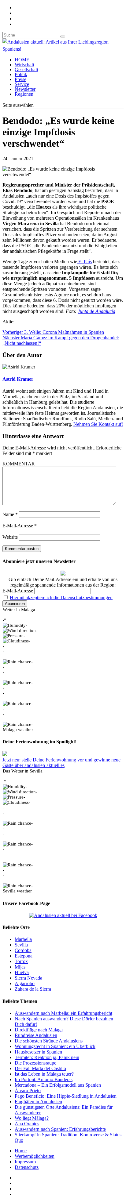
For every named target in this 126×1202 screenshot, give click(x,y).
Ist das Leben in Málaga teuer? (44, 1074)
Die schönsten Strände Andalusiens (49, 1040)
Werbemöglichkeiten (34, 1156)
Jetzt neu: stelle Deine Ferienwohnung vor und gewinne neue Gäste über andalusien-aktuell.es (61, 762)
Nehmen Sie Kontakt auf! (98, 424)
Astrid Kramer (17, 379)
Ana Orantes (27, 1123)
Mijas (20, 966)
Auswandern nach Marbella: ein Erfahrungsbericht (63, 1013)
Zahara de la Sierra (33, 989)
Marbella (23, 939)
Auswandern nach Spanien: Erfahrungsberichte (60, 1129)
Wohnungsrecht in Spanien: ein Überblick (55, 1046)
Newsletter (25, 89)
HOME (22, 59)
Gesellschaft (26, 69)
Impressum (25, 1161)
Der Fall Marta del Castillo (40, 1068)
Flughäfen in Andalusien (38, 1101)
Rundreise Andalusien (36, 1035)
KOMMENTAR (18, 463)
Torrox (21, 961)
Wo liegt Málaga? (32, 1118)
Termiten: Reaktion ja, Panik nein (47, 1057)
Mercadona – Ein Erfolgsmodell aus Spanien (58, 1085)
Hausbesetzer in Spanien (38, 1051)
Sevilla (21, 944)
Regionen (24, 94)
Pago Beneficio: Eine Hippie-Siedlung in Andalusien (66, 1096)
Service (22, 84)
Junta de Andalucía (96, 311)
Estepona (23, 955)
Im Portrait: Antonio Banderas (43, 1079)
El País (84, 261)
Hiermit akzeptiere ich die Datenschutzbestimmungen (61, 597)
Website (10, 537)
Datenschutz (27, 1167)
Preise (20, 79)
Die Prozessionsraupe (35, 1062)
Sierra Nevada (28, 977)
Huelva (22, 972)
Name (10, 514)
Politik (21, 74)
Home (21, 1150)
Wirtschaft (24, 64)
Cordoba (23, 950)
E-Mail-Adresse (19, 525)
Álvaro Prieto (28, 1090)
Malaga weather (18, 729)
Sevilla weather (17, 890)
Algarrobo (25, 983)
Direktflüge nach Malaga (39, 1029)
